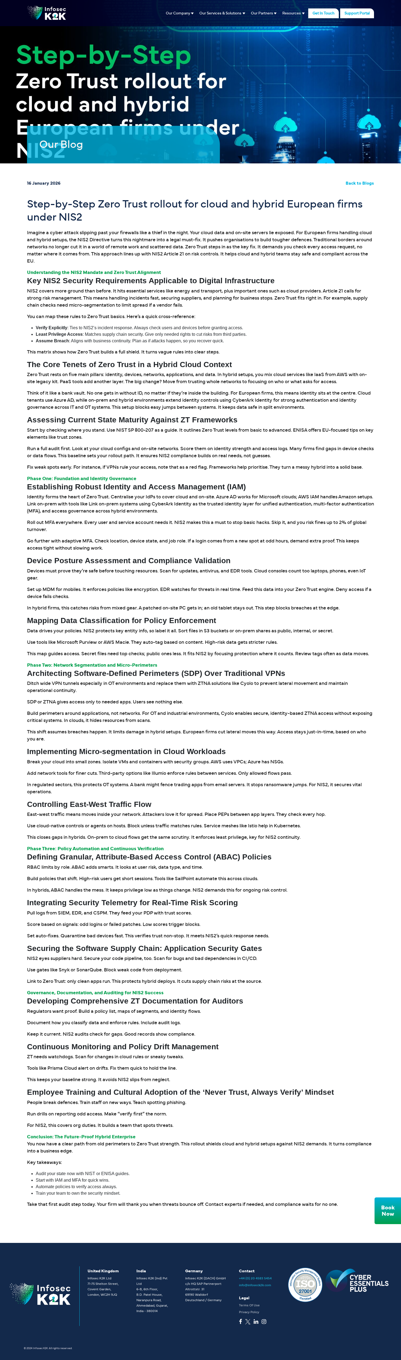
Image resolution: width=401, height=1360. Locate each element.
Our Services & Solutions (220, 13)
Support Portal (357, 13)
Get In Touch (323, 13)
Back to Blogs (360, 183)
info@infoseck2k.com (255, 1285)
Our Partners (262, 13)
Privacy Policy (249, 1312)
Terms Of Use (249, 1305)
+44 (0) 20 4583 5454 (255, 1278)
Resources (291, 13)
